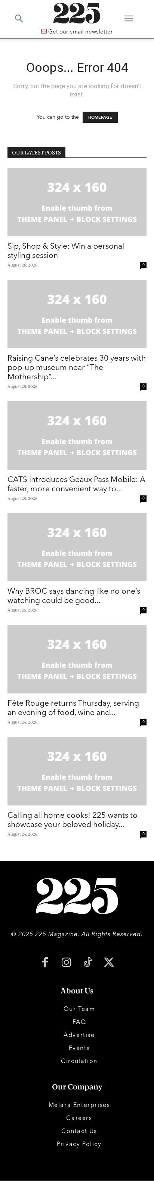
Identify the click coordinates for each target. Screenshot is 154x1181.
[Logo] (76, 13)
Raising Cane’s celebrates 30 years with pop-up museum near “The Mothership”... (76, 367)
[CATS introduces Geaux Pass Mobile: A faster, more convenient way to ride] (77, 435)
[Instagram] (66, 963)
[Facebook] (45, 963)
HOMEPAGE (100, 117)
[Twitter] (109, 963)
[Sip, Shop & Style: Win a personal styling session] (77, 202)
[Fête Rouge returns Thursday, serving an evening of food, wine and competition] (77, 659)
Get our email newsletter (80, 31)
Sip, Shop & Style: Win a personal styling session (65, 250)
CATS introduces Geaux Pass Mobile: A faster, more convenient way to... (76, 483)
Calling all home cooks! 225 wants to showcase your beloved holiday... (72, 819)
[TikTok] (87, 963)
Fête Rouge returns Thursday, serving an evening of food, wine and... (73, 707)
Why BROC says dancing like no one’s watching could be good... (73, 595)
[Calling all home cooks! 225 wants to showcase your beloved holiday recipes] (77, 771)
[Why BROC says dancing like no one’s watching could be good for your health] (77, 547)
